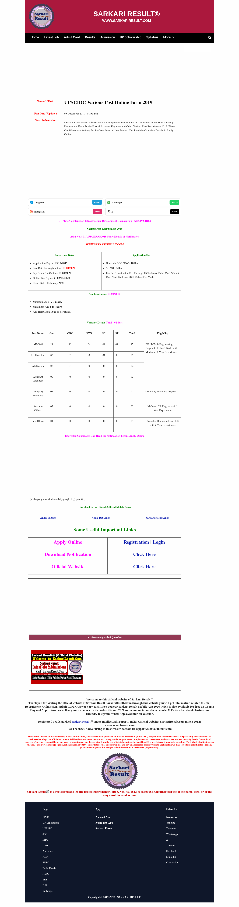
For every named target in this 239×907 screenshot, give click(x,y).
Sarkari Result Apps (157, 518)
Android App (103, 817)
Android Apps (48, 518)
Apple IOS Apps (101, 518)
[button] (174, 37)
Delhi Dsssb (49, 868)
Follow (97, 211)
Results (90, 37)
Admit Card (72, 37)
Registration (136, 541)
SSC (45, 834)
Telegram (171, 828)
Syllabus (152, 37)
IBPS (45, 839)
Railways (47, 890)
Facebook (171, 851)
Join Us (97, 202)
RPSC (46, 862)
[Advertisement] (104, 73)
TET (45, 879)
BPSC (46, 817)
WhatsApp (172, 834)
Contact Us (172, 862)
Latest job (51, 37)
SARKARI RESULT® (126, 14)
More (167, 37)
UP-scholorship (51, 822)
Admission (107, 37)
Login (159, 541)
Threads (170, 845)
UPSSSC (47, 828)
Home (35, 37)
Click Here (144, 554)
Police (46, 885)
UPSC (46, 845)
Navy (45, 856)
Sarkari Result (81, 721)
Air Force (48, 851)
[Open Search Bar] (209, 37)
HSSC (46, 873)
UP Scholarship (130, 37)
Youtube (170, 822)
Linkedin (171, 856)
